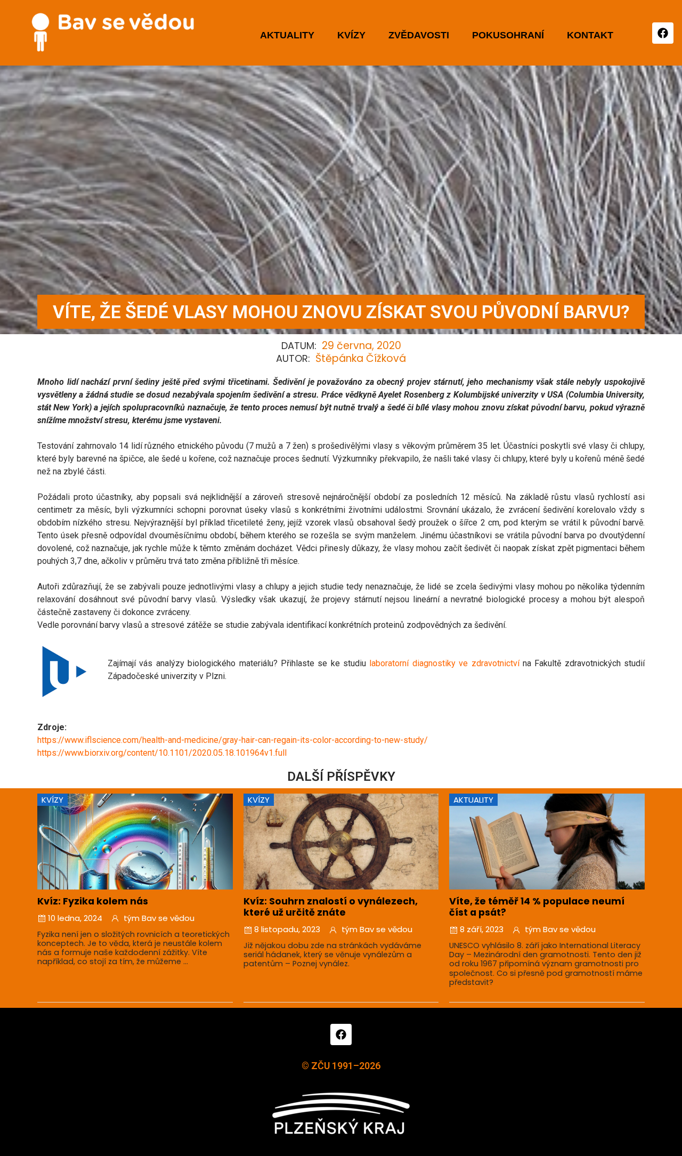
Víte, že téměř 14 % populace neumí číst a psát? (536, 907)
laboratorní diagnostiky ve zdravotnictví (444, 663)
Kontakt (590, 35)
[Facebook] (662, 33)
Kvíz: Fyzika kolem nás (92, 901)
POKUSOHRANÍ (508, 35)
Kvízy (351, 35)
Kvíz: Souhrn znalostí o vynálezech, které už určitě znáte (330, 907)
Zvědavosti (418, 35)
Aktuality (287, 35)
